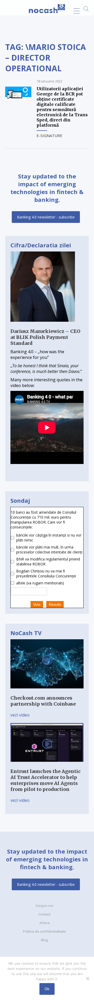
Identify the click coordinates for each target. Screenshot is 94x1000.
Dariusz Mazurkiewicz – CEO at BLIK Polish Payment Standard (45, 337)
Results (55, 604)
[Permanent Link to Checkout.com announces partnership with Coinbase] (47, 692)
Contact (44, 914)
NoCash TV (26, 633)
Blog (44, 940)
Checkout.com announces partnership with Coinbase (43, 701)
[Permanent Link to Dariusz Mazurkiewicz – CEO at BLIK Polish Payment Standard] (42, 325)
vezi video (20, 715)
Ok (47, 989)
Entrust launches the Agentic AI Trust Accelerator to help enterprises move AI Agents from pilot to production (45, 780)
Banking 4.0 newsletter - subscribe (46, 217)
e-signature (49, 135)
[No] (87, 978)
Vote (36, 604)
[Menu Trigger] (76, 11)
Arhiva (44, 922)
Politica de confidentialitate (44, 931)
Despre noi (44, 905)
